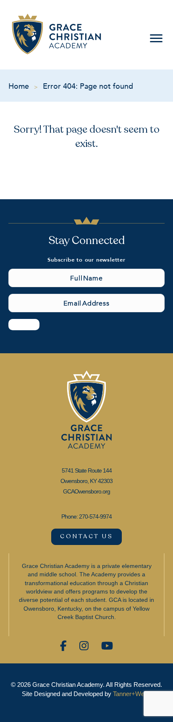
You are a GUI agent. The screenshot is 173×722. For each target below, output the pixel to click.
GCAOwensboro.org (86, 491)
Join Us (23, 324)
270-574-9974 (95, 516)
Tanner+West (131, 693)
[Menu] (155, 38)
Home (18, 85)
